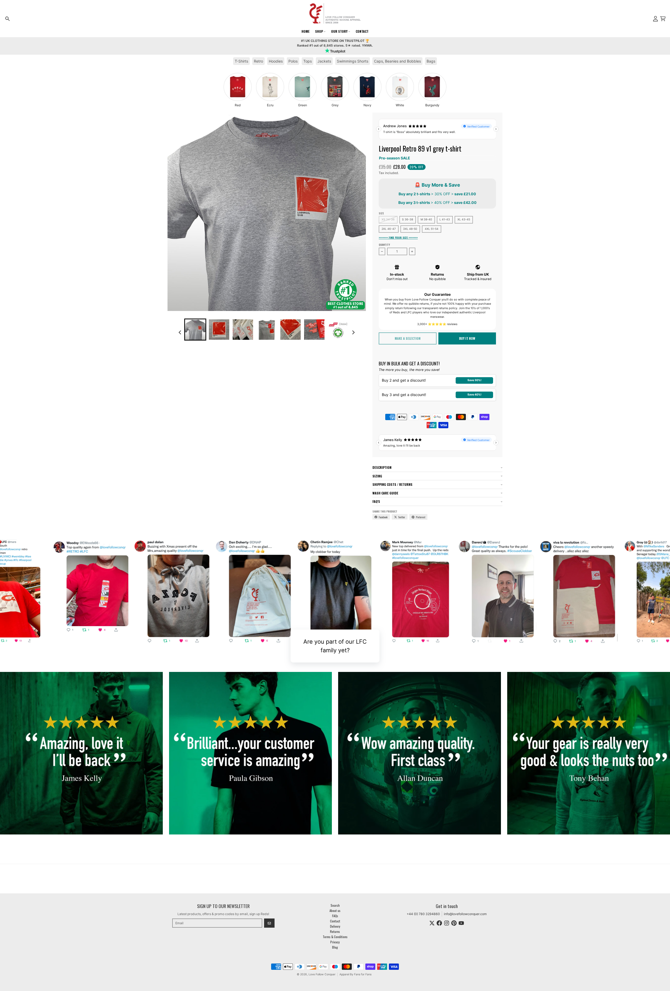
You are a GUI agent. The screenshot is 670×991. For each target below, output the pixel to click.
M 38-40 (426, 219)
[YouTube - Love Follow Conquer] (461, 923)
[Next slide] (353, 332)
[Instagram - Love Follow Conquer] (446, 923)
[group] (238, 90)
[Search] (7, 18)
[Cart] (663, 18)
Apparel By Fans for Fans (355, 974)
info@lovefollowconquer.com (465, 914)
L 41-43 (444, 219)
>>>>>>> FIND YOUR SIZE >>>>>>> (398, 238)
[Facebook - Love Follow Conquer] (439, 923)
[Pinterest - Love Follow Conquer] (454, 923)
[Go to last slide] (180, 332)
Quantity (384, 245)
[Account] (655, 18)
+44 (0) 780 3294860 (423, 914)
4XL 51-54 (431, 229)
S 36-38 (407, 219)
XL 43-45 (463, 219)
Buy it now (467, 338)
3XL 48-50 (410, 229)
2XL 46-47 (389, 229)
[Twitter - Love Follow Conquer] (432, 923)
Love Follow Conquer (322, 974)
